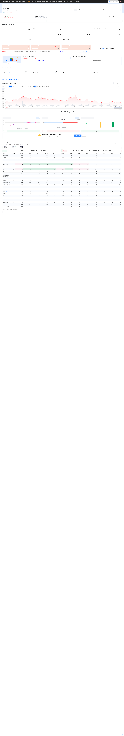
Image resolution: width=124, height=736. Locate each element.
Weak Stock (9, 12)
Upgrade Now (77, 135)
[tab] (5, 140)
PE (13, 86)
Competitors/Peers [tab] (13, 139)
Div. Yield (21, 86)
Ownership (72, 20)
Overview (27, 20)
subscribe (104, 48)
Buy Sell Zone (37, 20)
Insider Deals (84, 20)
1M (30, 86)
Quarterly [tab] (20, 139)
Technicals (57, 20)
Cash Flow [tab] (41, 139)
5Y (37, 86)
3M (33, 86)
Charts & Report (50, 20)
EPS (15, 86)
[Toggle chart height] (114, 83)
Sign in (84, 135)
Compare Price (4, 86)
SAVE (118, 86)
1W (28, 86)
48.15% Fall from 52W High (9, 17)
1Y (35, 86)
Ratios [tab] (36, 139)
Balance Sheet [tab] (31, 139)
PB (17, 86)
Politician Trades (78, 20)
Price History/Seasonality (64, 20)
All (39, 86)
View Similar (61, 51)
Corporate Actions (90, 20)
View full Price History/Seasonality (10, 79)
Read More (114, 10)
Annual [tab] (25, 139)
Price (10, 86)
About (97, 20)
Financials (43, 20)
